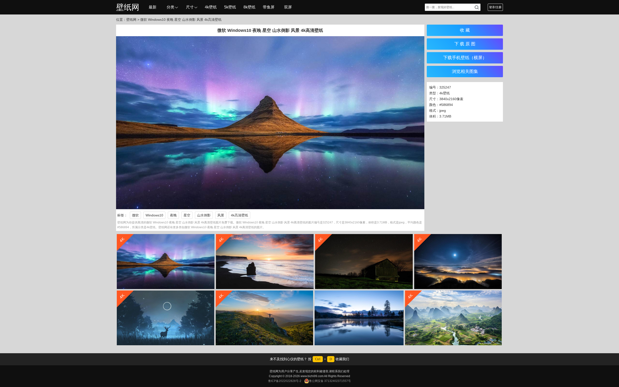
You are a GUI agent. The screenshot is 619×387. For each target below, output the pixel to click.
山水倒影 (204, 215)
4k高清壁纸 (239, 215)
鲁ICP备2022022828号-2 (284, 381)
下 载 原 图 (464, 43)
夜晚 (173, 215)
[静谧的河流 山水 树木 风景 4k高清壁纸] (359, 317)
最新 (152, 7)
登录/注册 (495, 7)
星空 (187, 215)
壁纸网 (127, 7)
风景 (220, 215)
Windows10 (154, 215)
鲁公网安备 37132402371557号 (330, 381)
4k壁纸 (211, 7)
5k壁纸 (230, 7)
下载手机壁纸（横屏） (465, 57)
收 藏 (465, 30)
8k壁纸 (249, 7)
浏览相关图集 (465, 71)
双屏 (288, 7)
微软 (135, 215)
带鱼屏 (268, 7)
